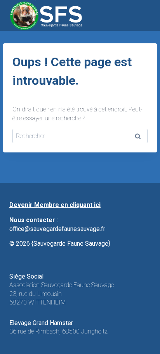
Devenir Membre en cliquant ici (55, 205)
